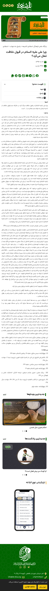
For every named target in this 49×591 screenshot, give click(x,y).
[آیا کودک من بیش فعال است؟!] (24, 456)
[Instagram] (24, 567)
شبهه (42, 89)
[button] (37, 75)
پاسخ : (41, 93)
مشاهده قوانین (30, 587)
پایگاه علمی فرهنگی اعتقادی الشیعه (34, 46)
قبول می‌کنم (42, 587)
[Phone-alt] (6, 5)
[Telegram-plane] (28, 567)
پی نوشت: (39, 97)
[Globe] (4, 5)
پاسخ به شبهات (15, 46)
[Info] (12, 5)
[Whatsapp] (20, 567)
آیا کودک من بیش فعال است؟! (35, 471)
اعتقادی (5, 46)
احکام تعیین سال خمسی (38, 427)
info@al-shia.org (14, 577)
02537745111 (38, 577)
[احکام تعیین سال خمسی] (24, 412)
